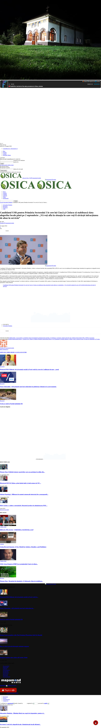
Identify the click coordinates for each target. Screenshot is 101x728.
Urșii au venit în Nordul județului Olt (11, 403)
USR (4, 209)
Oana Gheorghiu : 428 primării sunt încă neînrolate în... (17, 608)
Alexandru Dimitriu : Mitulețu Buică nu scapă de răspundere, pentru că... (22, 713)
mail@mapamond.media (12, 693)
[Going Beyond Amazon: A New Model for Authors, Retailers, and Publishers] (8, 542)
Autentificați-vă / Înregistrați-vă (10, 148)
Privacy (5, 698)
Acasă (1, 202)
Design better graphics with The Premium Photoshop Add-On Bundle (21, 635)
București (5, 206)
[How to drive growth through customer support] (3, 643)
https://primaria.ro (4, 349)
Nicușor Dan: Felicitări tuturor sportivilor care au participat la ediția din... (22, 472)
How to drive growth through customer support (14, 646)
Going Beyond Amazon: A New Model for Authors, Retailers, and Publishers (23, 547)
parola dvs (16, 162)
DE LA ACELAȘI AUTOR (20, 352)
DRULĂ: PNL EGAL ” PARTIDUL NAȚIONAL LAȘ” (17, 530)
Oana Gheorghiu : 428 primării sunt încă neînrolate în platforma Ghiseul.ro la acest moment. (28, 386)
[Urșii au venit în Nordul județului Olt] (8, 399)
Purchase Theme (7, 155)
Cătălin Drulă (3, 527)
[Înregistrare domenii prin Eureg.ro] (35, 703)
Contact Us (5, 700)
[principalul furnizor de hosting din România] (24, 703)
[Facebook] (14, 230)
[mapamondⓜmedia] (50, 179)
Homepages (6, 198)
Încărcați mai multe (4, 509)
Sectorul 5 (5, 207)
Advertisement (6, 699)
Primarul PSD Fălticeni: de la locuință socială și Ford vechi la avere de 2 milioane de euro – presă (29, 369)
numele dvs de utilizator (19, 160)
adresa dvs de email (18, 169)
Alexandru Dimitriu (7, 202)
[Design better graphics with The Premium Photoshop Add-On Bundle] (3, 632)
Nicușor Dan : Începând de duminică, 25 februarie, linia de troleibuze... (21, 581)
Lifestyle (5, 195)
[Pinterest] (24, 230)
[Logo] (18, 189)
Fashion (5, 193)
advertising (8, 685)
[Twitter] (19, 230)
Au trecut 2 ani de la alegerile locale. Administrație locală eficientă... (20, 724)
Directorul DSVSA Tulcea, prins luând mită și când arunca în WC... (20, 483)
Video (4, 197)
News (4, 191)
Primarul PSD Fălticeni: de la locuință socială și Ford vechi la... (19, 597)
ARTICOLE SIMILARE (6, 352)
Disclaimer (5, 696)
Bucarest (2, 578)
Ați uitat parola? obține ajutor (7, 165)
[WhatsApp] (30, 230)
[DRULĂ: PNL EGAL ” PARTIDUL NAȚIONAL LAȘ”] (8, 525)
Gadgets (5, 194)
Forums (5, 152)
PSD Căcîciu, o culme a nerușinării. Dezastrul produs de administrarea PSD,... (23, 505)
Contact (5, 153)
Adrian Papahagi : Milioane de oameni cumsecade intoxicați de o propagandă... (24, 494)
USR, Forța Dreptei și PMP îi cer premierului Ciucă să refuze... (19, 564)
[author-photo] (3, 346)
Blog (4, 151)
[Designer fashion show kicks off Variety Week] (3, 654)
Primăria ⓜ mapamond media (7, 223)
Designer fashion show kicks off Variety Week (13, 657)
